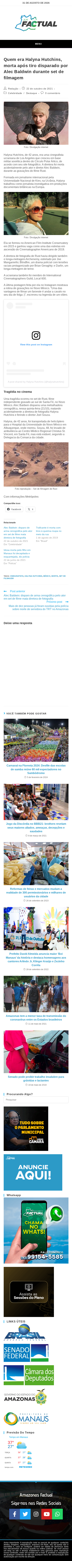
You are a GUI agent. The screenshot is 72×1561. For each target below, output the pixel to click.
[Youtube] (46, 1514)
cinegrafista (17, 576)
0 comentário (52, 93)
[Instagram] (36, 1514)
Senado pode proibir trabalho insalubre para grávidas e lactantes (36, 1078)
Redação (13, 88)
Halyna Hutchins (33, 576)
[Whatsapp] (57, 1514)
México (46, 576)
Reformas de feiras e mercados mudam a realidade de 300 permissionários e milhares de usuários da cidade (36, 892)
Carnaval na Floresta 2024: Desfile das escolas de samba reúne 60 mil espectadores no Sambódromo (36, 769)
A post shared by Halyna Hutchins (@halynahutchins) (36, 381)
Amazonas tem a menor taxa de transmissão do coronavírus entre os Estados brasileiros (36, 1018)
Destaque (31, 93)
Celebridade (15, 93)
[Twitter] (25, 1514)
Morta (54, 576)
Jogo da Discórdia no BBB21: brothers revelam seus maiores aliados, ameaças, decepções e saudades (36, 827)
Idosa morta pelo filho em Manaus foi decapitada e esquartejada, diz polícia (17, 553)
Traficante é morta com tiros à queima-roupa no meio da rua (48, 531)
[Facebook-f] (14, 1514)
